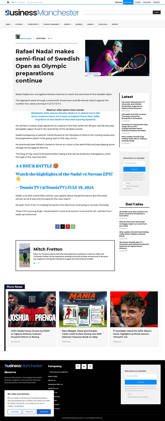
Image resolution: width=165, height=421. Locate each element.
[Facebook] (57, 226)
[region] (29, 403)
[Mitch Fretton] (18, 38)
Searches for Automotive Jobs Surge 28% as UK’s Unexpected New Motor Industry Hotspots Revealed (135, 128)
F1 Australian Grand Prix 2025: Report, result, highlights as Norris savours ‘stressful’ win (132, 334)
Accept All (44, 412)
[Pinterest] (68, 226)
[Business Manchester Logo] (42, 12)
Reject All (29, 412)
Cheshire (156, 2)
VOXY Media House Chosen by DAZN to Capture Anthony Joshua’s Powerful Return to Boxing (30, 334)
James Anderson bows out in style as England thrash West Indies (65, 116)
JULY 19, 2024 (80, 187)
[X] (62, 226)
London (138, 2)
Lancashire (147, 2)
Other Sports (20, 43)
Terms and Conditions (58, 372)
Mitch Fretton (25, 38)
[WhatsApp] (73, 226)
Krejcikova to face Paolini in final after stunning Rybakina (65, 119)
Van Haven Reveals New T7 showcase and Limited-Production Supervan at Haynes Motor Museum (133, 105)
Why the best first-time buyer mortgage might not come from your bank (133, 224)
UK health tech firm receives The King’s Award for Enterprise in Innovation (134, 116)
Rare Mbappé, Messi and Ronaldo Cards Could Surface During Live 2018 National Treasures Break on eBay (81, 334)
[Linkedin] (34, 262)
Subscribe (134, 169)
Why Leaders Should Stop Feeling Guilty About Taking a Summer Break (134, 139)
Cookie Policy (19, 406)
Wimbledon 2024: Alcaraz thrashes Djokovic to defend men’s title (65, 113)
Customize (15, 412)
